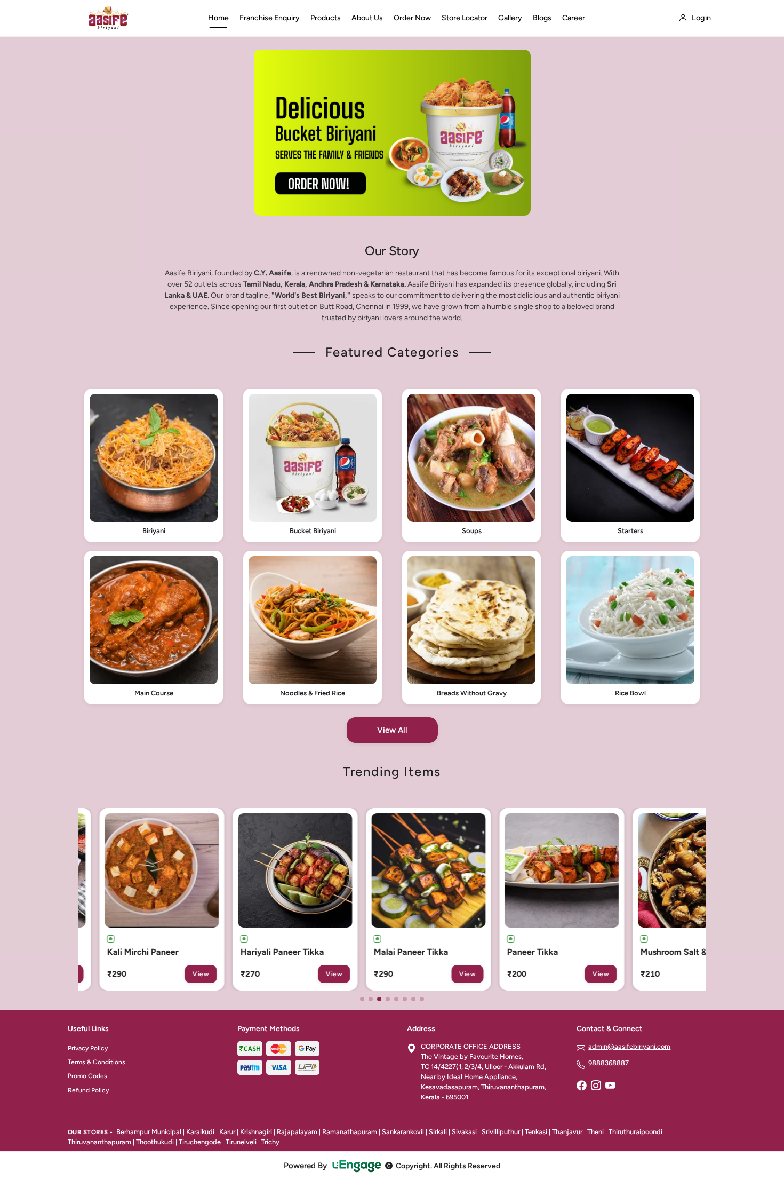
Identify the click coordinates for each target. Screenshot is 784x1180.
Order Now (412, 17)
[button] (153, 465)
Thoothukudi (155, 1142)
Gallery (510, 17)
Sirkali (438, 1132)
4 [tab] (388, 999)
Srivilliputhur (501, 1132)
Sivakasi (464, 1132)
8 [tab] (422, 999)
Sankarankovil (403, 1132)
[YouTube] (610, 1086)
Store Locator (464, 17)
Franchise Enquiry (269, 17)
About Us (367, 17)
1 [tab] (362, 999)
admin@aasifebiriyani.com (629, 1046)
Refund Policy (88, 1090)
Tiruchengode (200, 1142)
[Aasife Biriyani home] (131, 18)
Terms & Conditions (96, 1062)
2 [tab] (371, 999)
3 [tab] (379, 999)
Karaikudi (200, 1132)
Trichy (270, 1142)
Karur (227, 1132)
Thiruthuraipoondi (635, 1132)
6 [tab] (405, 999)
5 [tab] (396, 999)
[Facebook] (581, 1086)
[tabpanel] (392, 133)
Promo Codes (87, 1076)
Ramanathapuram (349, 1132)
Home (218, 17)
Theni (595, 1132)
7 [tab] (413, 999)
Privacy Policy (88, 1048)
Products (325, 17)
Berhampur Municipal (148, 1132)
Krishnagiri (256, 1132)
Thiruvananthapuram (99, 1142)
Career (573, 17)
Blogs (542, 17)
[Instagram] (596, 1086)
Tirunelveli (241, 1142)
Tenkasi (536, 1132)
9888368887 (608, 1063)
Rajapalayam (297, 1132)
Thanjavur (567, 1132)
